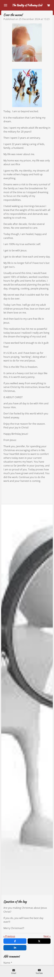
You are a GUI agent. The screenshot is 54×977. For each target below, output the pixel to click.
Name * (7, 962)
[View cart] (48, 5)
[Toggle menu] (5, 5)
